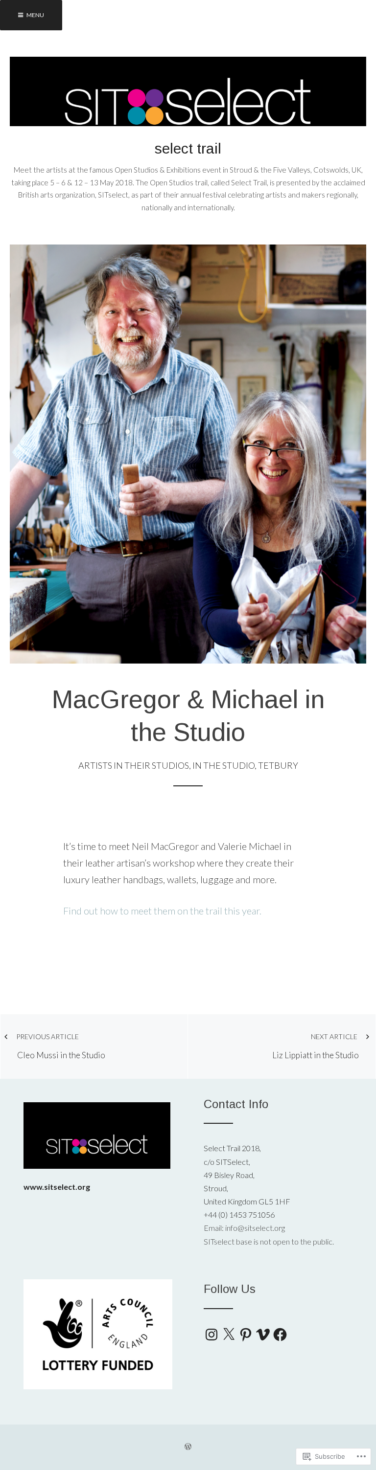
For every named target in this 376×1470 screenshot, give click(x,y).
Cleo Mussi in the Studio (60, 1046)
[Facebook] (280, 1334)
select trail (188, 148)
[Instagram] (211, 1334)
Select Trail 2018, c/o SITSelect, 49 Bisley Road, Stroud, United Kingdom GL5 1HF (247, 1174)
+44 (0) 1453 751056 (239, 1214)
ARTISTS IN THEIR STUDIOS (133, 765)
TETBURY (278, 765)
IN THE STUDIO (223, 765)
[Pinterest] (246, 1334)
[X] (228, 1334)
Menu (34, 15)
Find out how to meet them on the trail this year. (162, 910)
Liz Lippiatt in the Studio (315, 1046)
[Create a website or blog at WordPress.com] (188, 1447)
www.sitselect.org (57, 1186)
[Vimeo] (263, 1334)
